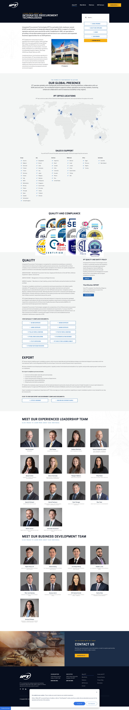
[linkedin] (25, 689)
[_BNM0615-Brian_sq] (29, 508)
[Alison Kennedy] (53, 455)
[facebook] (20, 689)
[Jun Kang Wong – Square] (76, 546)
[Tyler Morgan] (76, 482)
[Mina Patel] (99, 455)
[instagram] (23, 689)
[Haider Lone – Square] (99, 546)
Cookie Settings (5, 708)
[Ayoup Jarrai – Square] (53, 573)
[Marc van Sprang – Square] (29, 573)
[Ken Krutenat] (29, 429)
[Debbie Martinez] (76, 429)
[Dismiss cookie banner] (96, 692)
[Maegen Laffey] (76, 455)
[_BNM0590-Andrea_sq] (29, 599)
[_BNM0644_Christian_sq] (53, 508)
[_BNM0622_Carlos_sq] (99, 573)
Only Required (91, 703)
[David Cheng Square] (53, 546)
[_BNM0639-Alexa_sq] (29, 455)
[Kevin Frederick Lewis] (99, 429)
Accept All (79, 703)
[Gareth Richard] (29, 482)
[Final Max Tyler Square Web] (99, 482)
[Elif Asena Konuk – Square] (76, 573)
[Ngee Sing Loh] (29, 546)
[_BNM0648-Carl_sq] (53, 429)
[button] (26, 117)
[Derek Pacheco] (53, 482)
